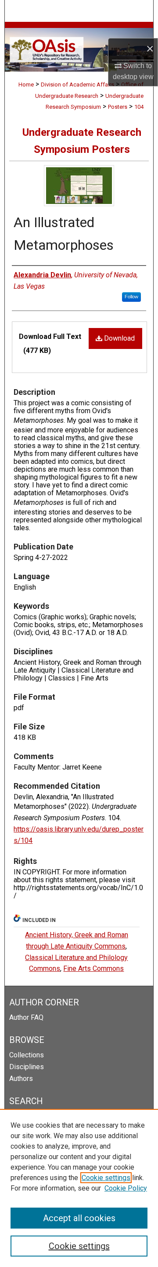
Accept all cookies (79, 1218)
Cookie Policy (125, 1188)
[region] (79, 1188)
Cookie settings (106, 1178)
